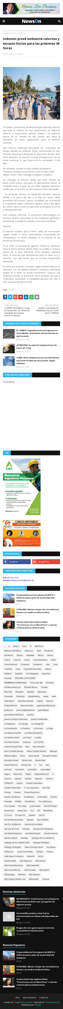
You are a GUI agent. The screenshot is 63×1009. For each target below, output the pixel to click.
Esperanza (42, 692)
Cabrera (17, 660)
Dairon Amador (27, 1002)
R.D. (32, 810)
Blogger (38, 1005)
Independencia (10, 705)
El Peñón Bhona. (31, 687)
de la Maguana (32, 673)
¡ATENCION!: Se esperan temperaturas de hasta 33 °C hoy (36, 346)
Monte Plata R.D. (11, 765)
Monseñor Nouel (11, 760)
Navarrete (17, 774)
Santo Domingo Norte (34, 847)
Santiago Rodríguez (41, 842)
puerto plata (35, 806)
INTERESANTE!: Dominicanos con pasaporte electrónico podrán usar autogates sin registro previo (37, 901)
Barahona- (8, 655)
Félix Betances (11, 54)
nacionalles (45, 769)
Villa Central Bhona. (12, 870)
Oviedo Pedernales (34, 783)
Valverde (30, 856)
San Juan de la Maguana (43, 829)
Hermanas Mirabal (25, 701)
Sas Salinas (50, 847)
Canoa (27, 660)
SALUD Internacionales (13, 819)
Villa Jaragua (9, 874)
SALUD (42, 815)
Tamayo (39, 851)
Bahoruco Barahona (12, 650)
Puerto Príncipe (50, 806)
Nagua (7, 774)
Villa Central (40, 861)
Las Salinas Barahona (33, 733)
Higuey (40, 701)
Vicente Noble (10, 861)
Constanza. (37, 664)
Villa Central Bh (33, 865)
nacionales (19, 769)
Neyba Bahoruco (42, 774)
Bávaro (20, 655)
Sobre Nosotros (29, 997)
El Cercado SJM (36, 682)
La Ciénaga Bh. (38, 724)
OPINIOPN (8, 783)
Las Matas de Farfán (12, 733)
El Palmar (50, 682)
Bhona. (41, 655)
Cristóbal (8, 669)
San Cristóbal (42, 819)
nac (40, 765)
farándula (20, 696)
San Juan (26, 829)
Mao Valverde (38, 746)
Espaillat (30, 692)
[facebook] (17, 561)
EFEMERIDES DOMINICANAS (15, 682)
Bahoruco (39, 646)
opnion (20, 783)
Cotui (55, 664)
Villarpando (34, 879)
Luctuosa (26, 742)
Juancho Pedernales (39, 719)
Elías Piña (8, 692)
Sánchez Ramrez (51, 833)
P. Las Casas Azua (31, 788)
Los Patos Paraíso (11, 742)
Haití (54, 696)
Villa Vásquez (34, 874)
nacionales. (32, 769)
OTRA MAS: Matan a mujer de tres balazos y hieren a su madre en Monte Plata (37, 611)
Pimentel (8, 801)
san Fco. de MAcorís (12, 824)
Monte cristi (27, 760)
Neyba (28, 774)
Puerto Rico (9, 810)
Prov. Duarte (9, 806)
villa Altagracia (26, 861)
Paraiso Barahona (31, 792)
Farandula (8, 696)
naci (47, 765)
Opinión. (49, 778)
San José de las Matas (33, 824)
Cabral (7, 660)
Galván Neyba (34, 696)
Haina (45, 696)
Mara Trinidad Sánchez (13, 751)
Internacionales (27, 705)
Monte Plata (40, 760)
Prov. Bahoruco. (45, 801)
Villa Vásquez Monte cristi (14, 879)
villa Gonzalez (30, 870)
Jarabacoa (8, 710)
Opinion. (38, 778)
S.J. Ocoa (8, 815)
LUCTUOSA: (39, 742)
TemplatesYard (51, 1002)
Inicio (5, 30)
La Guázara (25, 728)
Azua (24, 646)
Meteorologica (10, 756)
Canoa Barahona (40, 660)
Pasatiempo (29, 797)
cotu (48, 664)
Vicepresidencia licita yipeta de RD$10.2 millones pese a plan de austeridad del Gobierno (35, 598)
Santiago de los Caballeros (43, 838)
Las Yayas (27, 737)
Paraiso (7, 792)
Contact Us (43, 997)
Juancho (30, 714)
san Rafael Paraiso (32, 833)
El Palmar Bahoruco (12, 687)
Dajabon (8, 673)
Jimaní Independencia (25, 710)
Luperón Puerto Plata (13, 746)
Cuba (18, 669)
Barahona (49, 650)
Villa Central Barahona (13, 865)
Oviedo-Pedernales (12, 788)
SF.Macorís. (9, 851)
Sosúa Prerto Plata (25, 851)
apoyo (16, 646)
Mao (27, 746)
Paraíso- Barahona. (12, 797)
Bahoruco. (29, 650)
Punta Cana (22, 810)
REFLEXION (48, 810)
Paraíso (17, 792)
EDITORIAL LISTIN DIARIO (25, 678)
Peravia (54, 797)
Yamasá (45, 879)
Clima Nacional (10, 664)
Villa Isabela (44, 870)
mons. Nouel (33, 756)
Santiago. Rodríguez (12, 847)
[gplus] (46, 561)
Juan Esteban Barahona (14, 714)
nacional (7, 769)
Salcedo (32, 815)
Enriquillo (19, 692)
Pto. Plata (22, 806)
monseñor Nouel (50, 756)
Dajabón (18, 673)
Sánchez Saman (10, 838)
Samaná (30, 819)
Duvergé (7, 678)
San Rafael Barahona (13, 833)
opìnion (28, 778)
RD (39, 810)
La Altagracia (9, 724)
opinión (18, 778)
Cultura (48, 669)
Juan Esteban (43, 710)
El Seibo (44, 687)
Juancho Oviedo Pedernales (15, 719)
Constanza (25, 664)
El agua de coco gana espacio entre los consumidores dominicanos (35, 929)
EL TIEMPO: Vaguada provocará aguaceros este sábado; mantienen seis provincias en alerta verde (37, 333)
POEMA (18, 801)
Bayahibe (30, 655)
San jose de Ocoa (11, 829)
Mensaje (53, 751)
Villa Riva (21, 874)
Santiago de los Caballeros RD (16, 842)
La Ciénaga (23, 724)
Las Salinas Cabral (11, 737)
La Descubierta (10, 728)
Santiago (24, 838)
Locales (38, 737)
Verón (40, 856)
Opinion (7, 778)
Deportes (46, 673)
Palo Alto (46, 788)
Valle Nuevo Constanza (13, 856)
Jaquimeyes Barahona (46, 705)
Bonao (50, 655)
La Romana (38, 728)
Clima (11, 30)
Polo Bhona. (30, 801)
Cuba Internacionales (32, 669)
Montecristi (26, 765)
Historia (49, 701)
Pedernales (42, 797)
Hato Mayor (9, 701)
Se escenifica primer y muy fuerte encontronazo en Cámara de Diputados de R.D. (37, 916)
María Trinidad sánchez (36, 751)
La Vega (49, 728)
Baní (39, 650)
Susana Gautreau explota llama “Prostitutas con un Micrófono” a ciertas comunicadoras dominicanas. (36, 625)
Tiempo (50, 851)
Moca (22, 756)
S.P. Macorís (20, 815)
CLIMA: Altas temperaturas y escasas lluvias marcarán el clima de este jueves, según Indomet (37, 360)
